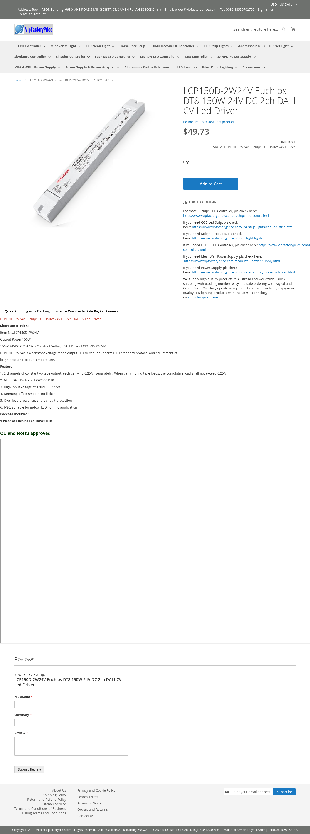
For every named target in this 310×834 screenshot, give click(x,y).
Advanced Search (90, 803)
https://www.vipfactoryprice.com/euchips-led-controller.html (229, 215)
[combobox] (259, 29)
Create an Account (32, 14)
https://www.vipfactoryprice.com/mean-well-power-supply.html (232, 261)
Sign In (263, 9)
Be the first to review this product (208, 122)
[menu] (155, 57)
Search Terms (87, 797)
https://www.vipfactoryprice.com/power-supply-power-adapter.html (243, 272)
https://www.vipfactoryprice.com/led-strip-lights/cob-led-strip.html (242, 227)
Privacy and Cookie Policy (96, 790)
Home (18, 80)
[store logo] (33, 29)
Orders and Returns (92, 809)
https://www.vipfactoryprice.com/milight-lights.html (231, 238)
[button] (284, 4)
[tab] (62, 311)
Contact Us (85, 816)
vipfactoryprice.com (203, 297)
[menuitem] (29, 46)
